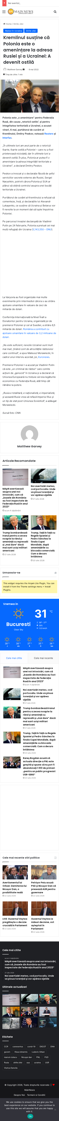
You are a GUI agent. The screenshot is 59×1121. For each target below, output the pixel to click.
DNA (53, 1046)
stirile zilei (17, 1062)
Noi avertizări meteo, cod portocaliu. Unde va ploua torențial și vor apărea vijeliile (43, 491)
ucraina (37, 1062)
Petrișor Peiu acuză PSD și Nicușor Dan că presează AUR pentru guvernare (43, 887)
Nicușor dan (26, 1057)
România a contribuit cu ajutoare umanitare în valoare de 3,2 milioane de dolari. (29, 333)
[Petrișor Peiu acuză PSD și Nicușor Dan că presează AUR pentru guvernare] (43, 872)
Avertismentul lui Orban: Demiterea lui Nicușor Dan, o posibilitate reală (15, 887)
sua (28, 1062)
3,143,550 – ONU (42, 229)
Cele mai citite (14, 658)
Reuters (48, 133)
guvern (7, 1052)
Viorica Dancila (10, 1068)
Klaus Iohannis (21, 1052)
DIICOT (43, 1046)
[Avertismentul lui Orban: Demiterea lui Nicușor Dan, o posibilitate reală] (15, 872)
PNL (38, 1057)
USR (47, 1062)
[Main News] (20, 11)
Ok (30, 1116)
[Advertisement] (29, 47)
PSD (46, 1057)
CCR (6, 1046)
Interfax (7, 137)
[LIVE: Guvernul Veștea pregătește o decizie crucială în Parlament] (15, 908)
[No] (55, 1109)
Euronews (43, 357)
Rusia (6, 1062)
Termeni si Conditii (36, 1095)
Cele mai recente (43, 658)
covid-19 (31, 1046)
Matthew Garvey (29, 446)
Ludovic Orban (38, 1052)
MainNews (29, 1090)
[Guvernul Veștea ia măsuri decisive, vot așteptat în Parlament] (43, 908)
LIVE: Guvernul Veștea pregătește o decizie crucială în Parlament (15, 922)
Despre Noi (19, 1095)
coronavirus (18, 1046)
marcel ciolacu (10, 1057)
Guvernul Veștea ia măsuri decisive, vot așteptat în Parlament (42, 923)
